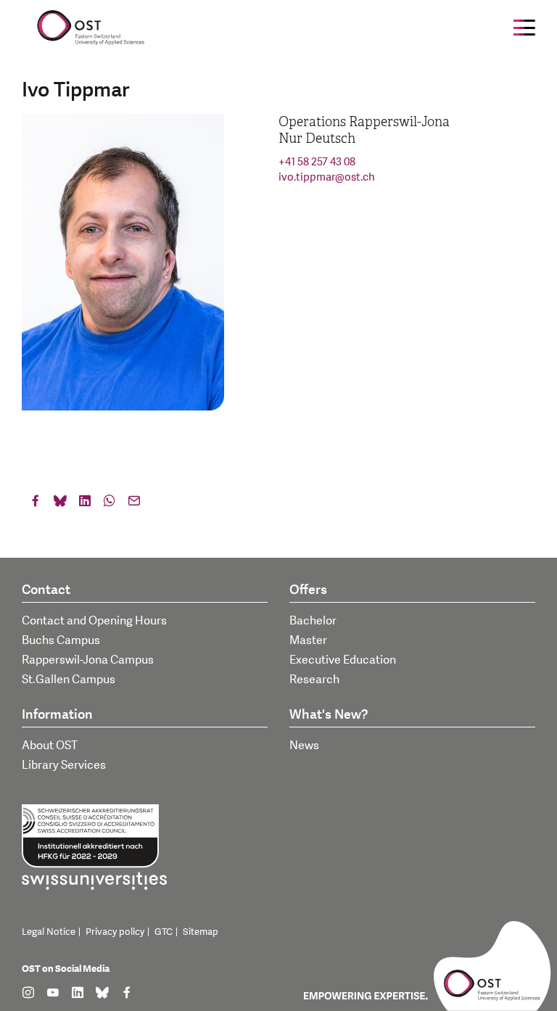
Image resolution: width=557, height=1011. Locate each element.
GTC (163, 931)
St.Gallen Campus (68, 680)
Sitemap (200, 931)
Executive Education (342, 660)
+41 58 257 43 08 (316, 162)
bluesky (60, 504)
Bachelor (313, 621)
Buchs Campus (61, 640)
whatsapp (109, 504)
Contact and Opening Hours (94, 621)
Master (308, 640)
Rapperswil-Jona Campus (88, 660)
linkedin (84, 504)
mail (134, 504)
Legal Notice (48, 931)
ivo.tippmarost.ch (326, 177)
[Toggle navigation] (524, 28)
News (304, 746)
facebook (35, 504)
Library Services (64, 765)
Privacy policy (115, 931)
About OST (50, 746)
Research (314, 680)
